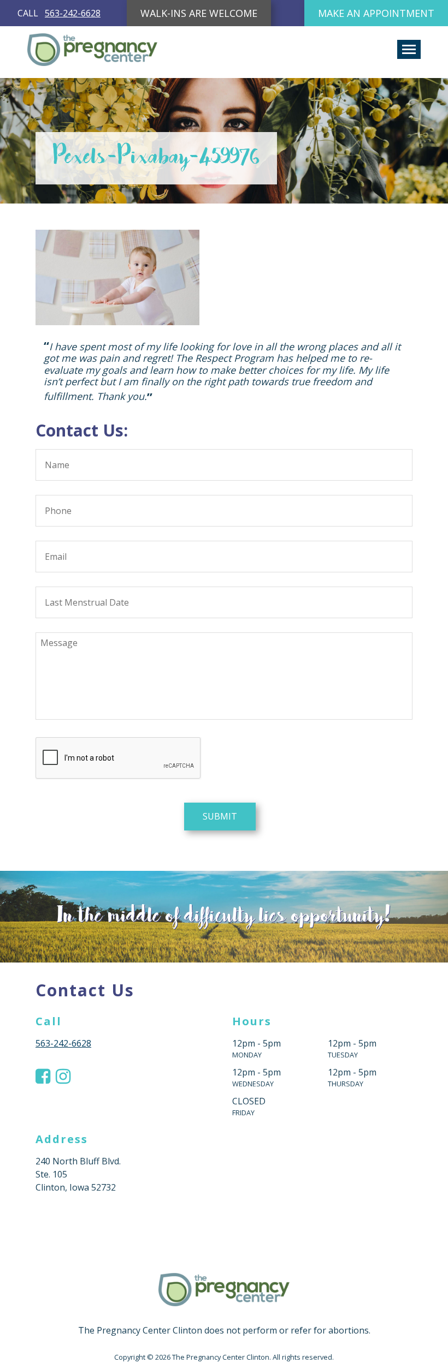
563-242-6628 (73, 13)
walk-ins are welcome (198, 13)
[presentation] (119, 758)
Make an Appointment (376, 13)
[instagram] (63, 1076)
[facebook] (43, 1076)
